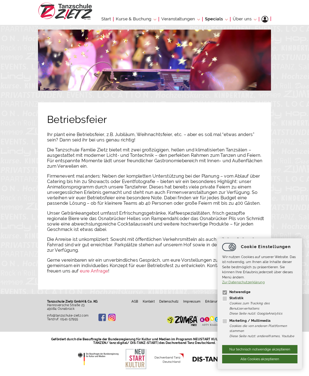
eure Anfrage (94, 271)
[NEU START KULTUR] (135, 359)
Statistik (236, 298)
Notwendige (239, 292)
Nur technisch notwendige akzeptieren (259, 349)
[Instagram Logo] (112, 317)
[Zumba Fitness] (182, 321)
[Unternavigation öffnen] (155, 19)
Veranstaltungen (178, 18)
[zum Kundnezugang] (265, 19)
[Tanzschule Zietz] (65, 18)
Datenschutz (169, 301)
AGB (134, 301)
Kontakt (149, 301)
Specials (214, 18)
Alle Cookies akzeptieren (259, 359)
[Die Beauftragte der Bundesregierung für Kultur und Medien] (99, 359)
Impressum (192, 301)
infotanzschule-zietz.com (68, 315)
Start (106, 18)
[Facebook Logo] (102, 317)
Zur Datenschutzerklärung (243, 282)
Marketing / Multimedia (250, 321)
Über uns (242, 18)
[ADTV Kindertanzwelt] (215, 321)
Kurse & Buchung (133, 18)
